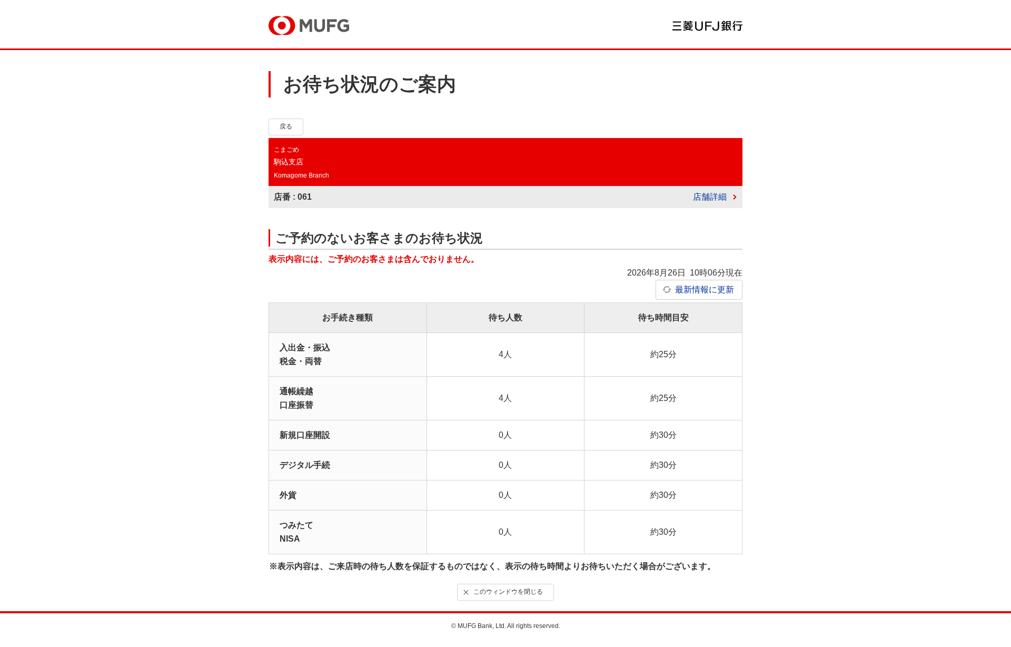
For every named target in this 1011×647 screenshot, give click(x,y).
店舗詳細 (710, 196)
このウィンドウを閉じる (508, 591)
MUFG (309, 25)
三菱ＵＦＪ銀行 (707, 26)
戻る (286, 126)
